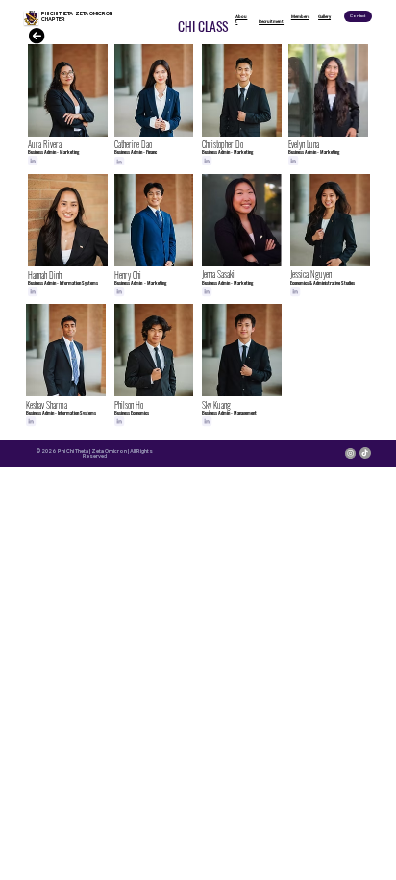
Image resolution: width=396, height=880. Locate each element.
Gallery (324, 16)
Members (300, 16)
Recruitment (271, 21)
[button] (358, 16)
